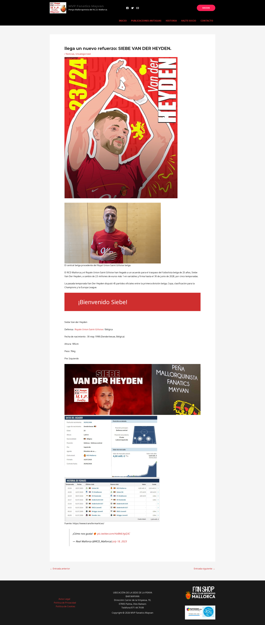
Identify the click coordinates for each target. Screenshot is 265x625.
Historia (171, 20)
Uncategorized (83, 53)
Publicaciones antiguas (146, 20)
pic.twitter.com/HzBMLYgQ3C (113, 533)
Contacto (207, 20)
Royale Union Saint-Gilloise (89, 329)
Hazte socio (188, 20)
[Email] (137, 8)
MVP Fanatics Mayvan (86, 6)
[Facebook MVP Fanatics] (127, 8)
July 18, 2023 (119, 541)
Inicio (123, 20)
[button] (206, 8)
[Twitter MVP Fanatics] (132, 8)
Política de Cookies (65, 606)
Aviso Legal (64, 598)
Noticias (70, 53)
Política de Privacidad (65, 602)
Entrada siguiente (204, 568)
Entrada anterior (60, 568)
